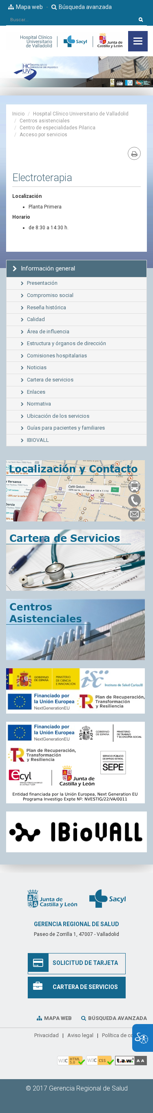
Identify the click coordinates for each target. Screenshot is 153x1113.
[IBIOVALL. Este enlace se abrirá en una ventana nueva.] (76, 831)
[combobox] (70, 19)
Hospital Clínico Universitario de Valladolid (81, 114)
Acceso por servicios (43, 134)
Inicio (18, 114)
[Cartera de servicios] (76, 560)
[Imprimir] (134, 153)
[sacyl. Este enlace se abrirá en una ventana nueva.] (107, 898)
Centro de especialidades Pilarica (57, 128)
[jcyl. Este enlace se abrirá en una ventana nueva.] (52, 898)
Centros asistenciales (45, 121)
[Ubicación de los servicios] (76, 629)
